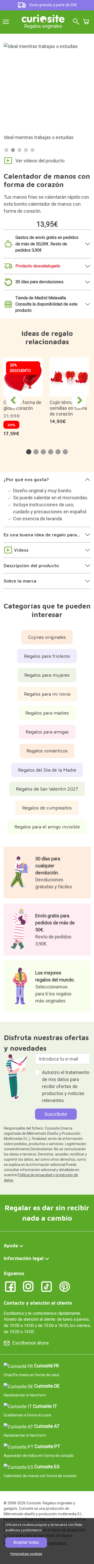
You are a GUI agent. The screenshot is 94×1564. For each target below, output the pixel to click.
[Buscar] (76, 22)
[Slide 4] (26, 150)
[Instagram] (28, 1286)
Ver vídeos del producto (39, 160)
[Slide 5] (32, 150)
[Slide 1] (6, 150)
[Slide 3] (19, 150)
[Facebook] (10, 1286)
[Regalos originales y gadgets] (43, 18)
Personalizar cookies (26, 1554)
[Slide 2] (13, 150)
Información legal (24, 1258)
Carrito (86, 21)
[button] (28, 451)
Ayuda (11, 1245)
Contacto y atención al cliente (38, 1303)
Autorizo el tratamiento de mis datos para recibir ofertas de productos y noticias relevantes (65, 1086)
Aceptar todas (26, 1542)
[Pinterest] (64, 1286)
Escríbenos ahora (31, 1343)
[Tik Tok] (46, 1286)
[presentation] (14, 400)
